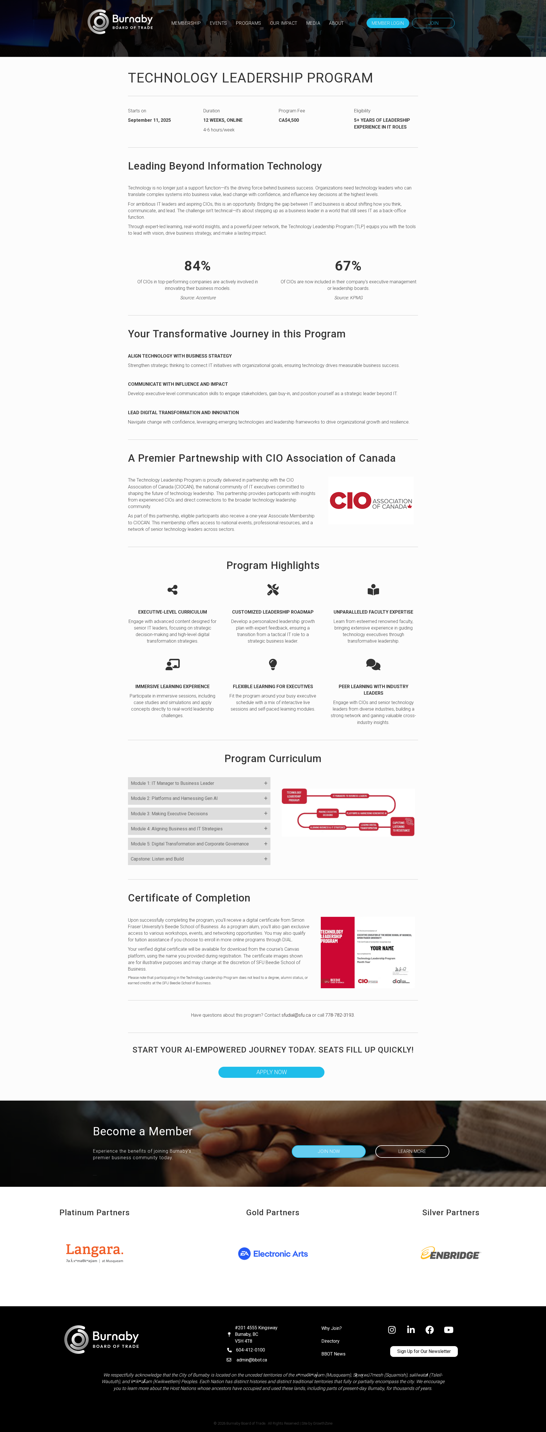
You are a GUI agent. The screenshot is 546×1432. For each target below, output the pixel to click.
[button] (388, 23)
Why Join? (331, 1328)
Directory (330, 1341)
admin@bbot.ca (252, 1360)
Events (218, 23)
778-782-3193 (339, 1015)
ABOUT (336, 23)
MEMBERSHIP (186, 23)
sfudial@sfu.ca (296, 1015)
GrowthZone (322, 1423)
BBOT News (333, 1354)
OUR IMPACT (283, 23)
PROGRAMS (248, 23)
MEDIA (313, 23)
